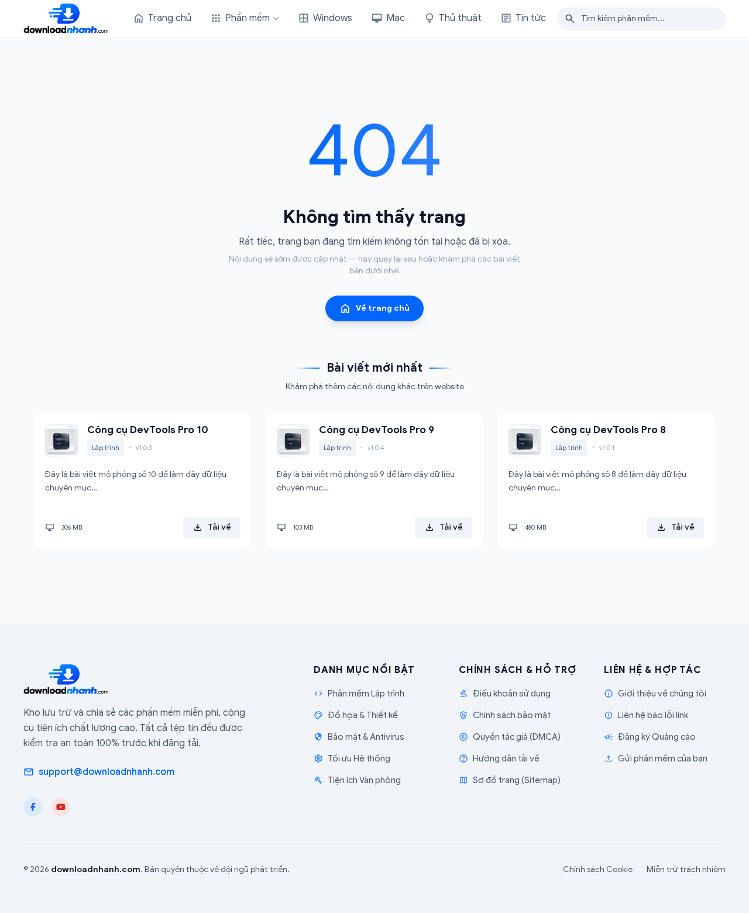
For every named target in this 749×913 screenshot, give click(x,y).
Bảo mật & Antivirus (359, 737)
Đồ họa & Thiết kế (356, 715)
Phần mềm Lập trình (359, 693)
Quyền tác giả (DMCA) (510, 737)
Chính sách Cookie (598, 869)
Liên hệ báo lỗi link (646, 715)
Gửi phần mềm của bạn (655, 758)
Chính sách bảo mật (505, 715)
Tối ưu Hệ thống (352, 758)
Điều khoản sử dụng (505, 693)
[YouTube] (60, 807)
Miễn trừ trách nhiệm (686, 869)
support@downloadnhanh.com (98, 772)
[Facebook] (32, 807)
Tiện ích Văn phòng (357, 780)
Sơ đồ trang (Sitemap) (510, 780)
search (570, 19)
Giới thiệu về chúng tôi (655, 693)
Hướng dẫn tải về (499, 758)
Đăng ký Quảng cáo (650, 737)
